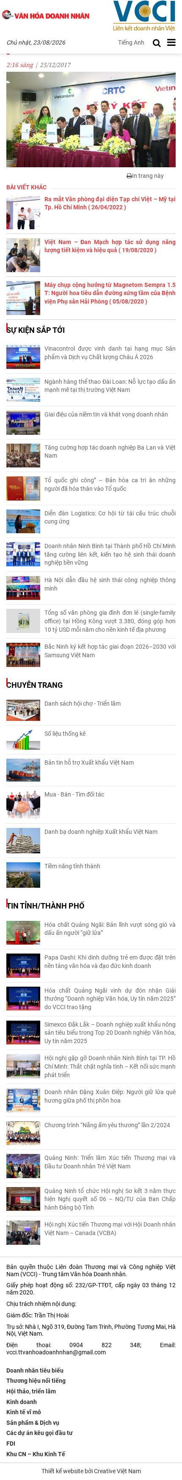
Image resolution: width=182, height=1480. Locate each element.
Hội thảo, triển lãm (31, 1391)
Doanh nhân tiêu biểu (34, 1370)
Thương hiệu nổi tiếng (36, 1380)
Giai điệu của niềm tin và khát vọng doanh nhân (106, 414)
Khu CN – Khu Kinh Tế (35, 1454)
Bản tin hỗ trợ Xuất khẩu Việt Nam (89, 762)
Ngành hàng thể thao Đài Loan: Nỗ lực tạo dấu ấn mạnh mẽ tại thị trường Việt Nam (110, 386)
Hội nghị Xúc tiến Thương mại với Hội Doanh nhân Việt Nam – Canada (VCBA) (110, 1228)
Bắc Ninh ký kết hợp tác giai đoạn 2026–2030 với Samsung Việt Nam (110, 650)
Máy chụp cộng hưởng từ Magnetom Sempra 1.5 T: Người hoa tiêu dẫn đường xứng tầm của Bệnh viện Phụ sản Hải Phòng (110, 293)
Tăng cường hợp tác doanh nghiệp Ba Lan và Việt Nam (110, 451)
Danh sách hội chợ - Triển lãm (82, 703)
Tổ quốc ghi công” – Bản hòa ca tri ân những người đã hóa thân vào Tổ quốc (110, 484)
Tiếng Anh (131, 42)
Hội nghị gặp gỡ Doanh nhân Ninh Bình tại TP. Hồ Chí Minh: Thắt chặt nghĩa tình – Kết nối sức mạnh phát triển (110, 1066)
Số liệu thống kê (64, 733)
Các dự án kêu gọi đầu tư (39, 1432)
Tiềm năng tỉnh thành (72, 866)
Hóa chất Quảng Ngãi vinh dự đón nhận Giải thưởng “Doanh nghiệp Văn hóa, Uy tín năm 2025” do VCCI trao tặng (110, 998)
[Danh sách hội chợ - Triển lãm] (23, 710)
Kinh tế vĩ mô (23, 1412)
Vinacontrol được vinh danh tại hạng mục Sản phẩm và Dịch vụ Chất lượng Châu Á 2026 (110, 352)
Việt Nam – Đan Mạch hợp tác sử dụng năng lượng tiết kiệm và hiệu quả (110, 246)
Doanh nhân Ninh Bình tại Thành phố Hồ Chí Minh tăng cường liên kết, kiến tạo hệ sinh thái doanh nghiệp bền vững (110, 554)
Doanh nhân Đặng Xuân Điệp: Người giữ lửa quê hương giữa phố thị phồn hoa (110, 1096)
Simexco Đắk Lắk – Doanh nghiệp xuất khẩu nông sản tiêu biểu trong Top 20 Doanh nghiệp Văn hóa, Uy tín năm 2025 (110, 1032)
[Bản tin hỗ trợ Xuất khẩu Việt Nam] (23, 770)
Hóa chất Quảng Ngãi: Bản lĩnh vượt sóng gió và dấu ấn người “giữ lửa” (110, 929)
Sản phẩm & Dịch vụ (32, 1422)
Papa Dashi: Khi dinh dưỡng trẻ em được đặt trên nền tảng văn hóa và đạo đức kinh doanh (110, 961)
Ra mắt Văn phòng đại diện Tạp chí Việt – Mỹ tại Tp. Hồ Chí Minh (110, 203)
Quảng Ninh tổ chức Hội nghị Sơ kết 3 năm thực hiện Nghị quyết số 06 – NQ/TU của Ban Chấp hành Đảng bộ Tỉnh (110, 1199)
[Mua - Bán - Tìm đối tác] (23, 805)
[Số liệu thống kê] (23, 740)
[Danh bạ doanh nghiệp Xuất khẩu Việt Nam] (23, 840)
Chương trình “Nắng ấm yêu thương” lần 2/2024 (107, 1125)
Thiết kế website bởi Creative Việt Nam (91, 1471)
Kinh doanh (21, 1401)
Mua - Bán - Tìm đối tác (74, 794)
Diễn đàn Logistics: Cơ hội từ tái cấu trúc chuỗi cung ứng (110, 517)
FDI (10, 1443)
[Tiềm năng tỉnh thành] (23, 875)
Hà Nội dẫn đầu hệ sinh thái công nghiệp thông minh (110, 584)
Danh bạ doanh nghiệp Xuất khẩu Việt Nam (100, 831)
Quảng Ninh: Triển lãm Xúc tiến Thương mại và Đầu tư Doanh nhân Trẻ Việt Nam (110, 1162)
